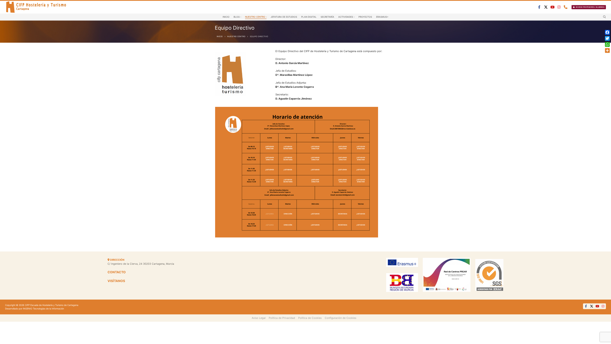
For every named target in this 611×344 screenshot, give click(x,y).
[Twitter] (607, 38)
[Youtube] (552, 7)
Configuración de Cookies (340, 317)
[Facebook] (539, 7)
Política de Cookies (310, 317)
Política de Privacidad (282, 317)
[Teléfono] (565, 7)
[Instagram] (559, 7)
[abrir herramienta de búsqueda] (604, 16)
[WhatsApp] (607, 44)
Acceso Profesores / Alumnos (589, 7)
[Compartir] (607, 50)
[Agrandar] (373, 112)
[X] (546, 7)
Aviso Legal (259, 317)
